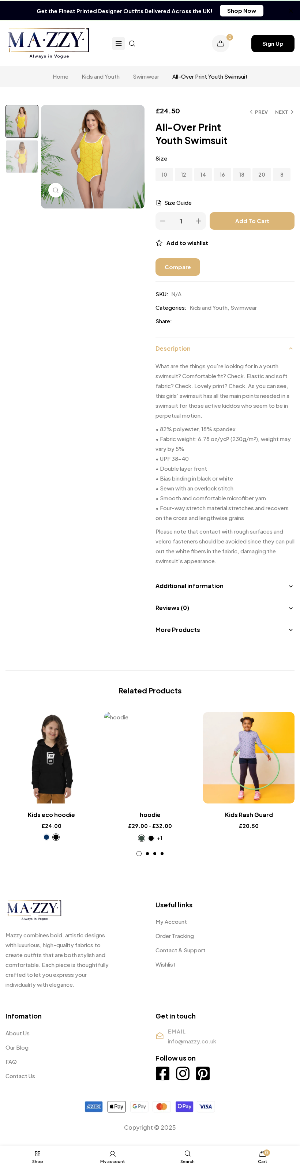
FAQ (11, 1061)
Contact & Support (180, 949)
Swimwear (146, 76)
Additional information (189, 586)
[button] (241, 10)
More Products (177, 629)
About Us (17, 1032)
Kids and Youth (101, 76)
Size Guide (178, 202)
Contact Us (20, 1075)
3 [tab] (154, 853)
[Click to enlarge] (55, 190)
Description (173, 348)
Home (60, 76)
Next (281, 112)
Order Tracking (174, 935)
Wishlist (165, 964)
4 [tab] (162, 853)
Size (161, 158)
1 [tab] (139, 853)
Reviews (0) (172, 607)
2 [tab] (147, 853)
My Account (171, 921)
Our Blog (17, 1047)
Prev (261, 112)
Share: (163, 320)
